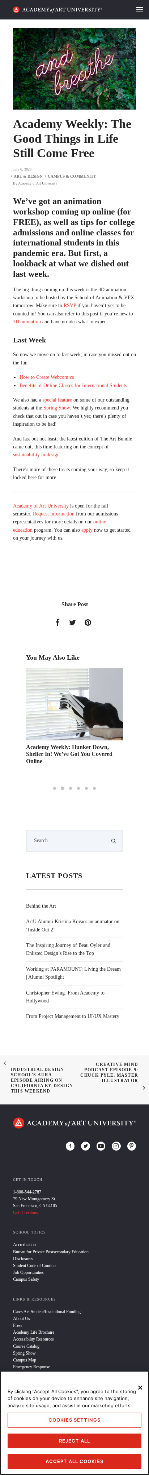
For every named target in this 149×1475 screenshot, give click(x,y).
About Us (21, 1318)
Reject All (74, 1441)
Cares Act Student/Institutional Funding (47, 1311)
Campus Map (24, 1360)
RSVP (70, 305)
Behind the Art (41, 906)
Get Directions (25, 1212)
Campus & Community (72, 176)
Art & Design (28, 176)
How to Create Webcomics (47, 377)
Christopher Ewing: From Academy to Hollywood (65, 997)
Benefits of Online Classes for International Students (73, 385)
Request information (53, 514)
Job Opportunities (28, 1272)
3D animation (27, 321)
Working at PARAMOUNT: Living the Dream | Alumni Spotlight (73, 973)
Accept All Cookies (74, 1461)
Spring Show (56, 408)
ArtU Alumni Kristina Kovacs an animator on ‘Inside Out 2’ (72, 925)
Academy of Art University (37, 183)
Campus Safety (26, 1279)
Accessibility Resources (33, 1339)
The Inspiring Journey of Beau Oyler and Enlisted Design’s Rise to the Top (68, 949)
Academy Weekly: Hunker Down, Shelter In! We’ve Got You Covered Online (69, 754)
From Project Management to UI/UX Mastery (72, 1016)
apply (87, 530)
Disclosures (23, 1258)
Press (17, 1325)
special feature (57, 400)
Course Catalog (26, 1346)
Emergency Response (31, 1366)
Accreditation (24, 1244)
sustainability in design (36, 454)
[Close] (140, 1388)
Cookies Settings (74, 1420)
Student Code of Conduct (34, 1265)
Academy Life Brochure (33, 1332)
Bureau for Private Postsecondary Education (51, 1251)
